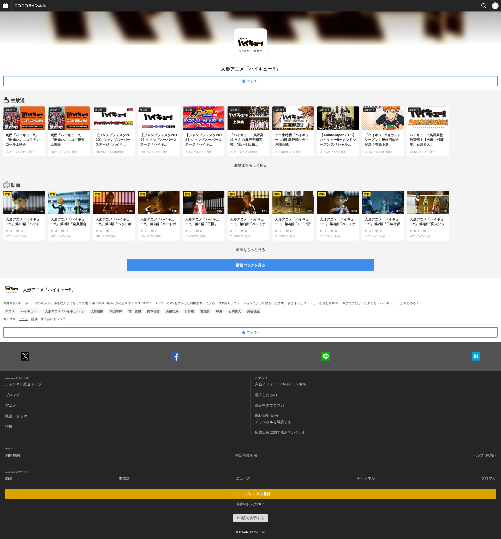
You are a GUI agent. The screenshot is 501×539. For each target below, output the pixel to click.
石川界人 (235, 311)
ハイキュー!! (30, 311)
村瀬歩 (205, 311)
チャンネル (366, 478)
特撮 (9, 426)
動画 (9, 478)
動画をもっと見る (250, 249)
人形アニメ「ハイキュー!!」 (65, 311)
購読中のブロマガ (269, 405)
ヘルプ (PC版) (484, 455)
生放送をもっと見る (250, 165)
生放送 (124, 478)
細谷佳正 (253, 311)
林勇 (219, 311)
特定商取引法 (246, 455)
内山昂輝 (116, 311)
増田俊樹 (134, 311)
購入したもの (266, 394)
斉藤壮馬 (172, 311)
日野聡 (189, 311)
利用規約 (12, 455)
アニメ (10, 311)
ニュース (243, 478)
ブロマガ (12, 394)
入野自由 (97, 311)
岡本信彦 (153, 311)
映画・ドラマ (16, 416)
